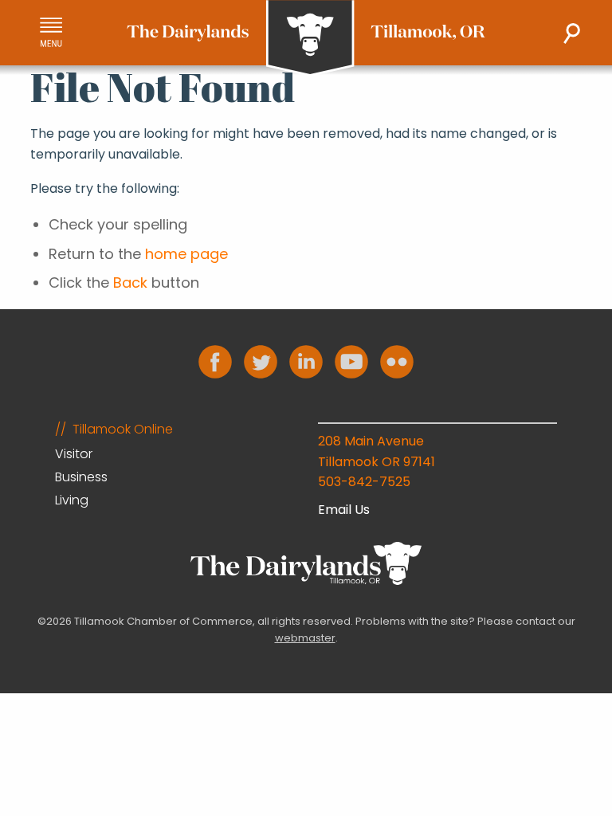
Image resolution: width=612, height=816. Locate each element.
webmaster (305, 637)
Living (71, 500)
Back (130, 282)
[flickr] (397, 362)
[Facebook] (215, 362)
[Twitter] (260, 362)
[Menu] (51, 32)
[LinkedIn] (306, 362)
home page (186, 254)
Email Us (344, 509)
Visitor (73, 454)
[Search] (571, 33)
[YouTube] (351, 362)
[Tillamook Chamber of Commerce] (306, 38)
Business (81, 477)
